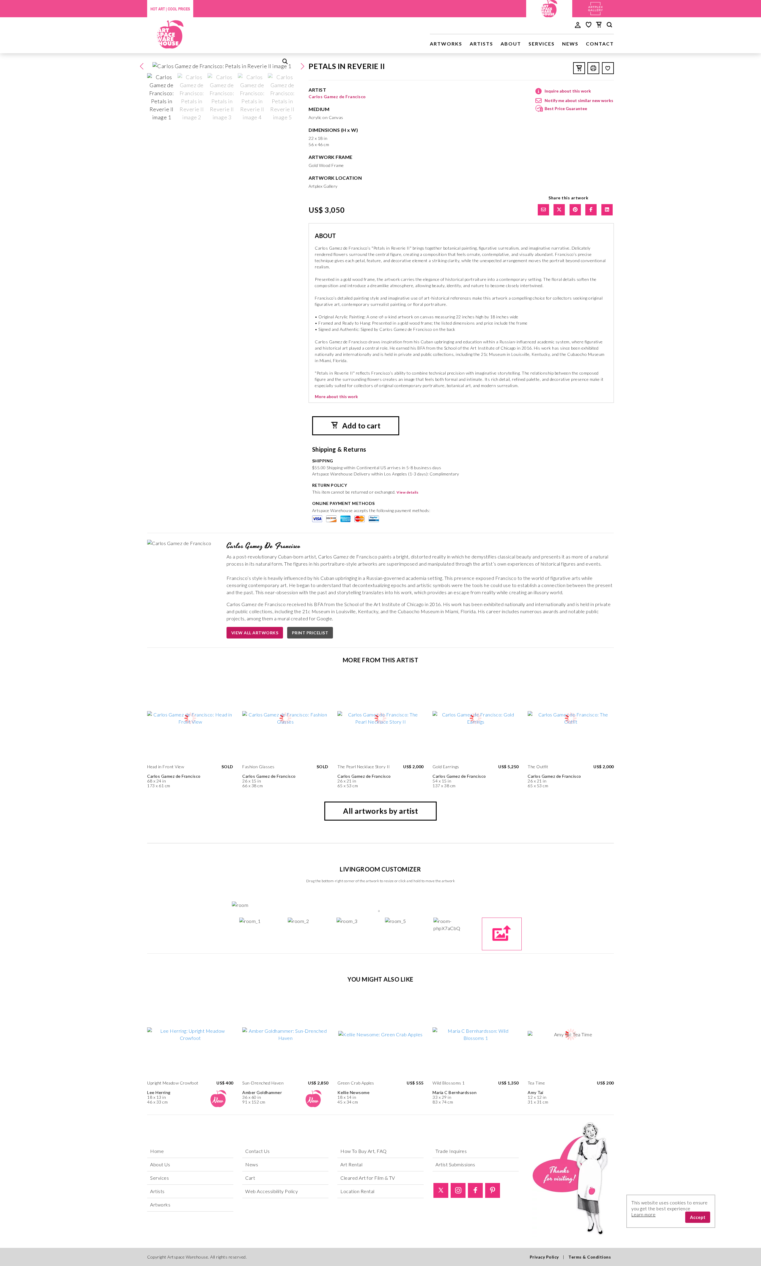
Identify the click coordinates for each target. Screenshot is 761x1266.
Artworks (446, 43)
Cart (250, 1178)
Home (157, 1151)
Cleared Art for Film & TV (367, 1178)
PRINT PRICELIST (310, 632)
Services (542, 43)
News (570, 43)
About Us (160, 1164)
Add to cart (360, 425)
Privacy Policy (544, 1256)
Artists (481, 43)
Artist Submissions (455, 1164)
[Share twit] (559, 210)
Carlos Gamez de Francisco (337, 96)
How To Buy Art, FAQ (363, 1151)
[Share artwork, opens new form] (543, 210)
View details (407, 492)
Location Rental (357, 1191)
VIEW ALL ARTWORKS (255, 632)
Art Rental (351, 1164)
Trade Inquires (451, 1151)
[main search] (609, 25)
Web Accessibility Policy (271, 1191)
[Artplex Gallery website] (595, 8)
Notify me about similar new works (579, 100)
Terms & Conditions (589, 1256)
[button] (302, 66)
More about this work (336, 396)
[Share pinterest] (575, 210)
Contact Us (257, 1151)
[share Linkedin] (607, 210)
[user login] (577, 24)
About (511, 43)
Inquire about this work (568, 90)
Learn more (643, 1214)
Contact (600, 43)
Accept (697, 1217)
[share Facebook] (591, 210)
